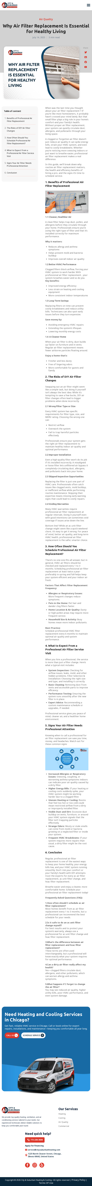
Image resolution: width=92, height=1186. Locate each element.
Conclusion (12, 172)
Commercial (63, 1126)
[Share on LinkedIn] (85, 57)
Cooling (61, 1118)
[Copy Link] (85, 67)
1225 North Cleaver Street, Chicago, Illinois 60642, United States (44, 1155)
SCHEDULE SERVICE (31, 1035)
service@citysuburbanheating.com (44, 1149)
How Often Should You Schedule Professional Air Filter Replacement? (18, 140)
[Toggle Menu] (88, 5)
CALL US (10, 1035)
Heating (62, 1114)
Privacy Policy (78, 1179)
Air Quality (63, 1122)
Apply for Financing (34, 1145)
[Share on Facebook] (85, 62)
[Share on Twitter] (85, 52)
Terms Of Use (46, 1182)
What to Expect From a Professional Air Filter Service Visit (20, 153)
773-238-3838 (36, 1139)
